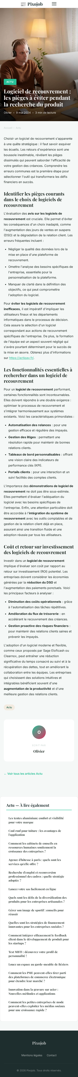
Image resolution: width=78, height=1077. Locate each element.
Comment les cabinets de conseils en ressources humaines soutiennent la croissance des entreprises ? (33, 847)
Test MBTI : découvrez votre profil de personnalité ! (33, 954)
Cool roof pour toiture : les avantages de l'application (35, 833)
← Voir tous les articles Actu (23, 773)
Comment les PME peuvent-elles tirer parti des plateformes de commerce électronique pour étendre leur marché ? (37, 977)
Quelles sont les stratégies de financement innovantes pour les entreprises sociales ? (36, 924)
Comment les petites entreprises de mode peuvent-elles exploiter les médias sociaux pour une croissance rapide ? (37, 1006)
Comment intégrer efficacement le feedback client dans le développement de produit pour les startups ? (39, 939)
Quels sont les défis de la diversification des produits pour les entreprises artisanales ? (38, 899)
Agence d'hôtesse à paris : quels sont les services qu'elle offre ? (35, 862)
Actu (10, 81)
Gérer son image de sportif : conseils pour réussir (36, 912)
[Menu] (54, 4)
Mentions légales (31, 1055)
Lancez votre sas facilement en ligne (32, 889)
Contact (52, 1055)
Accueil (8, 127)
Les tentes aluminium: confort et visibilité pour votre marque (36, 820)
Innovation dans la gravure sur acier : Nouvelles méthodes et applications (33, 991)
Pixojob (31, 4)
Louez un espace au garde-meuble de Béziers (38, 964)
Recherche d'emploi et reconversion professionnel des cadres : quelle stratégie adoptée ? (36, 876)
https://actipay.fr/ (21, 358)
